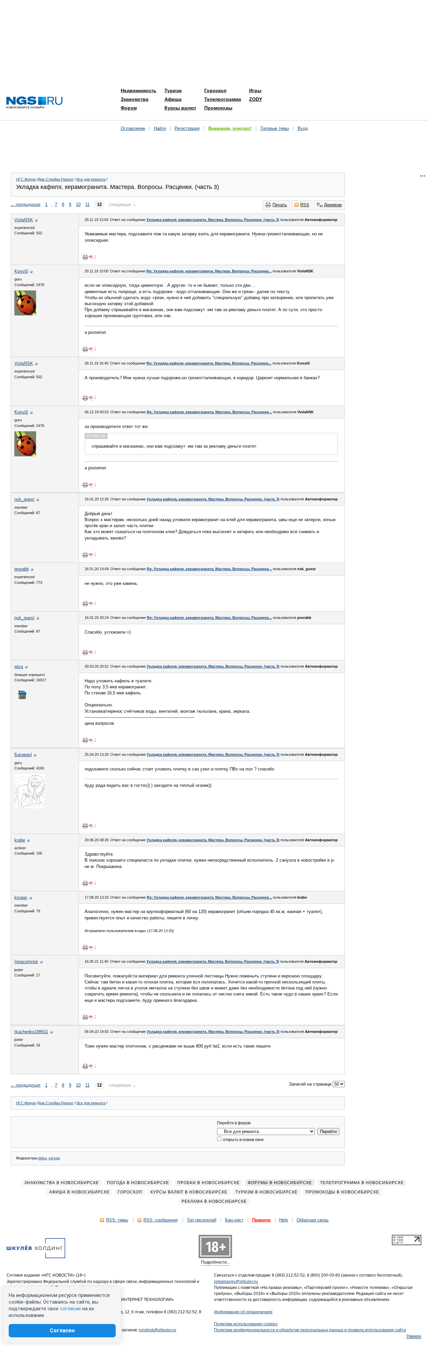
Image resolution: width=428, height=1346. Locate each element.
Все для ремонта (91, 179)
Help (283, 1219)
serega (54, 1158)
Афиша (173, 99)
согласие (70, 1309)
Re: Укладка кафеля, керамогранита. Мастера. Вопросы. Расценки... (209, 271)
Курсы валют (180, 107)
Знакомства (134, 99)
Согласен (62, 1330)
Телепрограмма (222, 99)
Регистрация (187, 128)
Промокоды (218, 107)
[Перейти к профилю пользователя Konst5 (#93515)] (25, 313)
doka (42, 1158)
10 (78, 204)
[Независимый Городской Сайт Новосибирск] (34, 102)
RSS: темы (117, 1219)
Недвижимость (138, 90)
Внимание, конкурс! (229, 128)
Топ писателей (201, 1219)
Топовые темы (274, 128)
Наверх (414, 1336)
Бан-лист (234, 1219)
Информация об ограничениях (243, 1312)
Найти (160, 128)
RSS (304, 204)
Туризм (173, 90)
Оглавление (133, 128)
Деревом (333, 204)
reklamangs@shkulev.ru (236, 1281)
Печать (280, 204)
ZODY (255, 99)
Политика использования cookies (246, 1324)
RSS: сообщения (160, 1219)
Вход (303, 128)
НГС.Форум (26, 179)
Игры (255, 90)
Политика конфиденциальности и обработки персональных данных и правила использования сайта (310, 1330)
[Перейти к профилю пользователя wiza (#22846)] (21, 699)
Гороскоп (215, 90)
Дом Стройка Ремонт (56, 179)
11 (87, 204)
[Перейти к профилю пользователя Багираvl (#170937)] (29, 807)
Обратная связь (313, 1219)
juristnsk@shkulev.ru (157, 1330)
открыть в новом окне (243, 1139)
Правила (261, 1219)
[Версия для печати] (85, 257)
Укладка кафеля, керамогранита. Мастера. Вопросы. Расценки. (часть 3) (212, 220)
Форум (129, 107)
